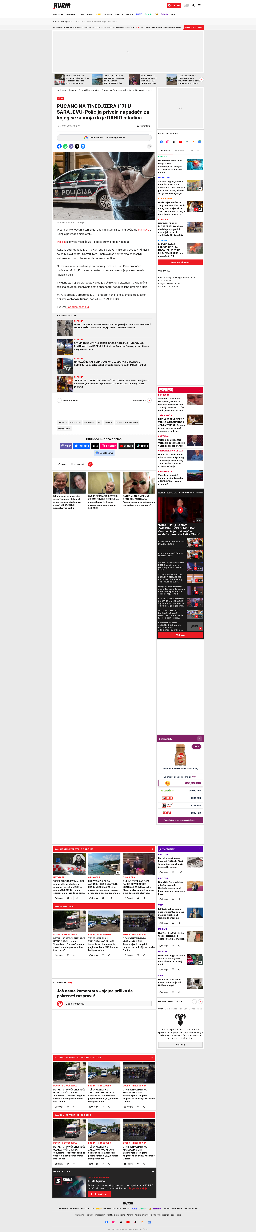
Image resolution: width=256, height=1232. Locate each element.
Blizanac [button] (173, 1009)
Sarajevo (75, 423)
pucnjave (143, 229)
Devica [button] (192, 1009)
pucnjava (89, 423)
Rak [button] (180, 1009)
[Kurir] (62, 5)
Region (72, 90)
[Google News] (199, 141)
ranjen (108, 423)
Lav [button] (185, 1009)
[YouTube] (180, 141)
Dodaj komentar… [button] (75, 1003)
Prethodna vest (71, 400)
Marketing (79, 1215)
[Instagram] (168, 141)
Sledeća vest (139, 400)
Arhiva (130, 1215)
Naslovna (61, 90)
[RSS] (193, 141)
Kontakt (89, 1215)
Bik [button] (166, 1009)
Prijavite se (101, 1194)
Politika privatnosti (143, 1215)
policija (62, 423)
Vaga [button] (199, 1009)
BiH (99, 423)
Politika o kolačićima (116, 1215)
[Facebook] (161, 141)
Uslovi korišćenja (161, 1215)
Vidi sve (180, 635)
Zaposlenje (176, 1215)
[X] (174, 141)
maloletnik (64, 429)
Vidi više (180, 1044)
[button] (144, 126)
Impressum (100, 1215)
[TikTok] (187, 141)
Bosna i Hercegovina (89, 90)
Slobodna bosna (76, 307)
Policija (61, 241)
